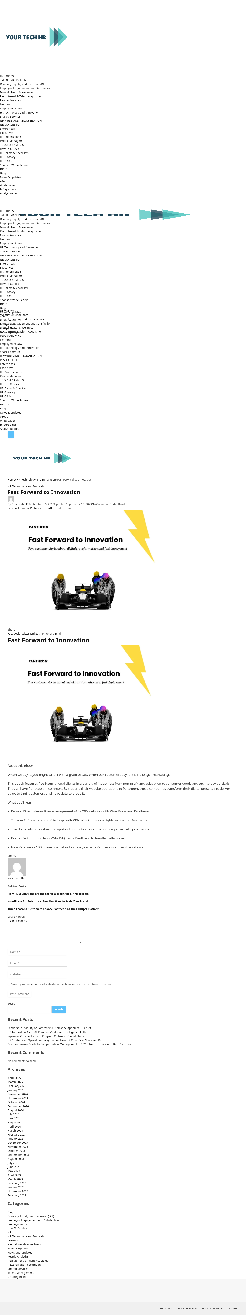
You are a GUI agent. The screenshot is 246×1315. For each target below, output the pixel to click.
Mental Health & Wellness (16, 92)
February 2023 (17, 1183)
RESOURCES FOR (10, 124)
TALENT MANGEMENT (14, 80)
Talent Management (21, 1273)
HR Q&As (6, 161)
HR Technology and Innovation (19, 112)
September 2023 (18, 1155)
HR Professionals (11, 137)
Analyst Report (9, 193)
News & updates (10, 177)
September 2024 (18, 1106)
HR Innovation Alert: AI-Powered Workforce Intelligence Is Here (48, 1032)
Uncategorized (17, 1277)
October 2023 (16, 1151)
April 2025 (14, 1078)
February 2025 (17, 1086)
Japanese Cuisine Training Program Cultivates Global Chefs (46, 1036)
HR (9, 1232)
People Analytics (10, 100)
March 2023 (15, 1179)
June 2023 (14, 1167)
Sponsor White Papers (14, 165)
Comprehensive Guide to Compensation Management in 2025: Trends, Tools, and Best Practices (70, 1044)
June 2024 (14, 1118)
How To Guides (9, 149)
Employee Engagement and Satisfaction (25, 88)
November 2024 (18, 1098)
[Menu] (11, 434)
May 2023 (14, 1171)
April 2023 (14, 1175)
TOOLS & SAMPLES (12, 145)
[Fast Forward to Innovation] (123, 568)
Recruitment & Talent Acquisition (21, 96)
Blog (3, 173)
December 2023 (18, 1142)
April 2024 (14, 1126)
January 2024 (16, 1138)
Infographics (8, 189)
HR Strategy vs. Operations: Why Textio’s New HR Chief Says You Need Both (56, 1040)
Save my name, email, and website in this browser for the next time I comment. (62, 984)
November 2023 (18, 1147)
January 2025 (16, 1090)
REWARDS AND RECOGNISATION (21, 120)
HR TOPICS (7, 76)
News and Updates (20, 1252)
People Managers (11, 141)
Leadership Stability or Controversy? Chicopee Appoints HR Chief (49, 1028)
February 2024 (17, 1134)
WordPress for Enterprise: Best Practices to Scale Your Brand (48, 901)
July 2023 (13, 1163)
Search (12, 1003)
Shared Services (10, 116)
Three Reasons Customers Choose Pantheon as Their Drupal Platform (54, 909)
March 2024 (15, 1130)
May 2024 (14, 1122)
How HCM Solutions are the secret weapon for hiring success (48, 893)
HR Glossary (7, 157)
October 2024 (16, 1102)
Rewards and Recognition (24, 1264)
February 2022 (17, 1195)
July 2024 (13, 1114)
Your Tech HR (20, 504)
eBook (4, 181)
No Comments (101, 504)
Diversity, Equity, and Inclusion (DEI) (23, 84)
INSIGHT (5, 169)
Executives (6, 133)
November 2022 (18, 1191)
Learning (6, 104)
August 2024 (16, 1110)
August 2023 (16, 1159)
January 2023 (16, 1187)
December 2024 (18, 1094)
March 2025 (15, 1082)
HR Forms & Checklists (14, 153)
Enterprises (7, 128)
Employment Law (11, 108)
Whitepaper (7, 185)
